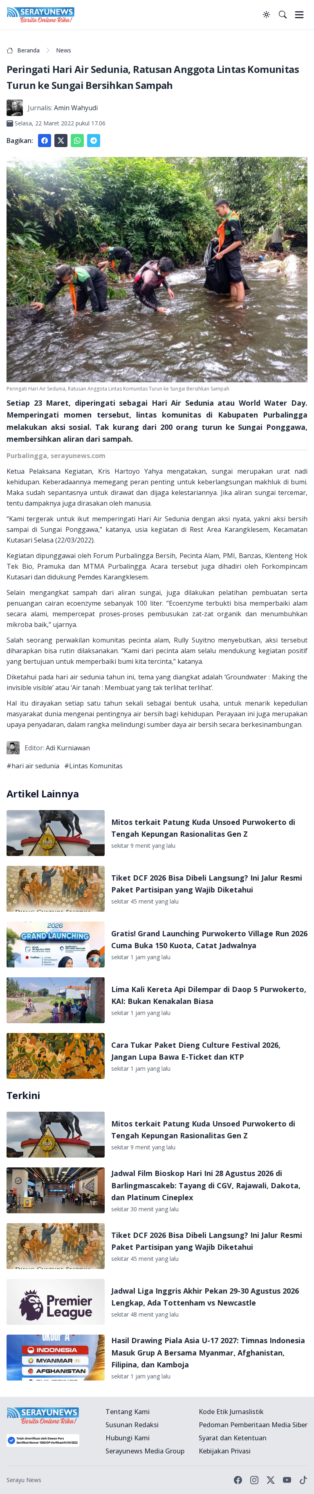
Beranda (28, 50)
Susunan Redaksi (132, 1424)
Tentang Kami (127, 1411)
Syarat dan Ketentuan (233, 1437)
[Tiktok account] (303, 1480)
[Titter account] (271, 1480)
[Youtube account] (287, 1480)
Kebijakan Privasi (225, 1450)
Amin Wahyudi (76, 107)
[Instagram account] (254, 1480)
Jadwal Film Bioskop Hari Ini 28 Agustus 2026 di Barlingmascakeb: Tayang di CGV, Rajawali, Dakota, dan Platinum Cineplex (206, 1185)
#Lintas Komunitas (93, 765)
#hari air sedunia (33, 765)
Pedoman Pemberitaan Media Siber (253, 1424)
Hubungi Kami (127, 1437)
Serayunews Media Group (144, 1450)
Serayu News (24, 1480)
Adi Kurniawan (68, 747)
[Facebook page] (238, 1480)
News (63, 50)
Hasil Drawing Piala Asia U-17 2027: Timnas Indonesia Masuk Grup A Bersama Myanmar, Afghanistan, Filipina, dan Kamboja (208, 1352)
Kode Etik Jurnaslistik (231, 1411)
